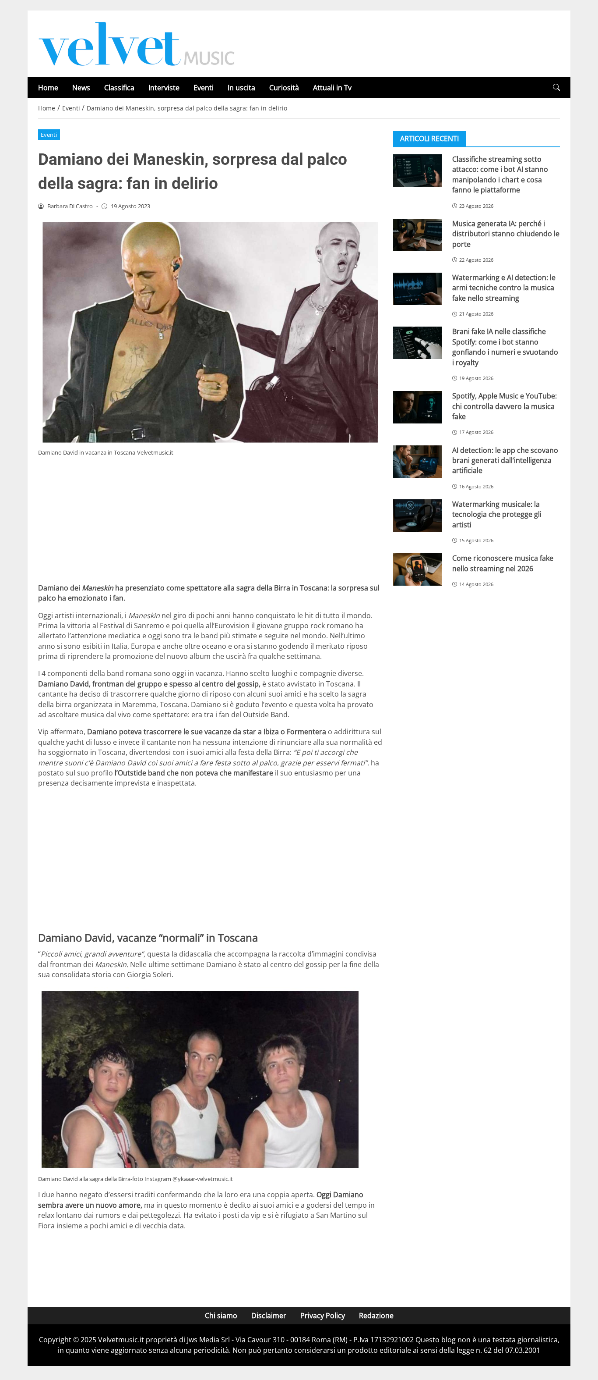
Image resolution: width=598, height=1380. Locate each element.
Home (48, 87)
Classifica (119, 87)
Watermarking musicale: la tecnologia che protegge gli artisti (497, 514)
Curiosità (284, 87)
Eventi (203, 87)
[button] (556, 87)
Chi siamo (221, 1315)
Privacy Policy (322, 1315)
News (81, 87)
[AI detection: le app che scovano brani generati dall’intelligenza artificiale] (417, 461)
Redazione (376, 1315)
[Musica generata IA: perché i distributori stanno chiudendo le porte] (417, 235)
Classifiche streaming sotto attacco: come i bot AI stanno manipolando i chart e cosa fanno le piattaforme (500, 174)
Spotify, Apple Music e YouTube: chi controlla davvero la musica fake (504, 406)
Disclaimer (268, 1315)
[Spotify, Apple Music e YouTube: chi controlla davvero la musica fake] (417, 407)
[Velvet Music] (136, 43)
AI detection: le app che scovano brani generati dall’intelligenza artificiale (505, 460)
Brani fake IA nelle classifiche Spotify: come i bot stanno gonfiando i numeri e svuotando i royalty (505, 347)
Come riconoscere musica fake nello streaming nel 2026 (502, 563)
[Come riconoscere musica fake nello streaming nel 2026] (417, 569)
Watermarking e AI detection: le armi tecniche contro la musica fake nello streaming (504, 288)
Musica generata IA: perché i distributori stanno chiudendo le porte (505, 234)
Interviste (163, 87)
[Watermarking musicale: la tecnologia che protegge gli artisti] (417, 515)
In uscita (241, 87)
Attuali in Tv (332, 87)
